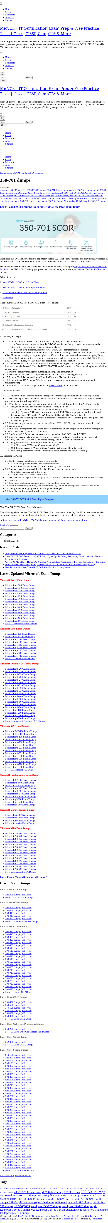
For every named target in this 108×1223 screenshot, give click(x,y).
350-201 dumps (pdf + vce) (18, 1029)
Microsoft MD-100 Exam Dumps (21, 731)
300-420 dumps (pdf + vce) (18, 937)
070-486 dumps (88, 1188)
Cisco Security (56, 385)
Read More (5, 525)
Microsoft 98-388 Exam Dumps (20, 869)
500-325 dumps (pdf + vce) (18, 1074)
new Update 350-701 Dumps (49, 201)
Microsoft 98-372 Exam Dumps (20, 858)
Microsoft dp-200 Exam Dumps (20, 645)
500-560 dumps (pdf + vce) (18, 1093)
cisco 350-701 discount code (13, 198)
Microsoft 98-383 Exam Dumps (20, 866)
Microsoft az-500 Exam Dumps (20, 610)
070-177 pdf (73, 1188)
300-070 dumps (9, 1195)
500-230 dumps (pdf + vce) (18, 1071)
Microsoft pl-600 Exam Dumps (20, 718)
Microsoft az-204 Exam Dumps (20, 593)
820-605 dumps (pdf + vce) (18, 1167)
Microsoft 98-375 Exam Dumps (20, 861)
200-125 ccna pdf (34, 1192)
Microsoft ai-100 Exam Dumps (20, 634)
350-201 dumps (55, 1198)
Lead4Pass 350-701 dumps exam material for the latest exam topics (40, 206)
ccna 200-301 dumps (80, 1202)
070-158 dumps (11, 1188)
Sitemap (9, 20)
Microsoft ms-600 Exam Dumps (20, 758)
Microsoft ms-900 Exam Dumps (20, 802)
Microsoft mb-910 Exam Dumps (20, 793)
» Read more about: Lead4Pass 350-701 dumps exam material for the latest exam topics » (43, 520)
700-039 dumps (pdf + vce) (18, 1121)
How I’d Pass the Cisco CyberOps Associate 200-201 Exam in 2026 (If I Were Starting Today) (50, 564)
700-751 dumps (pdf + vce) (18, 1151)
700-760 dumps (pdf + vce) (18, 1148)
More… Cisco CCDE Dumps (19, 1044)
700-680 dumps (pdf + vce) (18, 1145)
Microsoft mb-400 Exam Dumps (20, 696)
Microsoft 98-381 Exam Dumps (20, 863)
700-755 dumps (28, 1202)
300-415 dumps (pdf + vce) (18, 934)
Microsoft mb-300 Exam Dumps (20, 682)
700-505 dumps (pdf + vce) (18, 1137)
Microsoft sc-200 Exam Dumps (20, 817)
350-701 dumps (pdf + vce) (18, 1010)
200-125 (19, 1192)
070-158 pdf (30, 1188)
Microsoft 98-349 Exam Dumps (20, 833)
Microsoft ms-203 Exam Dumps (20, 747)
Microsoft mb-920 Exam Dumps (20, 796)
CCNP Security (7, 195)
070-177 (45, 1188)
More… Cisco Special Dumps (19, 1170)
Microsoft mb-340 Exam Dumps (20, 693)
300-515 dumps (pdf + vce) (18, 950)
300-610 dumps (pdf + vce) (18, 956)
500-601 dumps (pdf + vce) (18, 1079)
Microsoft (10, 14)
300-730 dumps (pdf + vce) (18, 981)
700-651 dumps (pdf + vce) (18, 1143)
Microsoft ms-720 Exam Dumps (20, 764)
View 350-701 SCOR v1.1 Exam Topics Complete (30, 499)
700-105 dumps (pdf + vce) (18, 1123)
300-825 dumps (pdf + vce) (18, 989)
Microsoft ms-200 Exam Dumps (20, 742)
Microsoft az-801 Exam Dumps (20, 621)
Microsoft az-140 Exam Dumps (20, 590)
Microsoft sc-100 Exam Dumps (20, 815)
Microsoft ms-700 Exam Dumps (20, 761)
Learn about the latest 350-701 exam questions (25, 292)
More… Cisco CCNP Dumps (19, 992)
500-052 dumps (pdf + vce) (18, 1066)
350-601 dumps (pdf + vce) (18, 1007)
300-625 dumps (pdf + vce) (18, 964)
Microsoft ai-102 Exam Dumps (20, 636)
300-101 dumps (28, 1195)
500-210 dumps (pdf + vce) (18, 1104)
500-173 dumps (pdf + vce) (18, 1063)
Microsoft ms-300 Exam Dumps (20, 750)
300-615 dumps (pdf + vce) (18, 959)
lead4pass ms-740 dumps (15, 1212)
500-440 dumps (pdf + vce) (18, 1099)
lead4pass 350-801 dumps (46, 1206)
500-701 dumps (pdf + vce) (18, 1096)
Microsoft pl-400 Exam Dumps (20, 715)
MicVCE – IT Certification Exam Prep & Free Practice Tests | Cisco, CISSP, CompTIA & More (49, 31)
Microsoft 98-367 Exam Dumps (20, 852)
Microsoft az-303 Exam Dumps (20, 599)
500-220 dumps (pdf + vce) (18, 1107)
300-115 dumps (72, 1195)
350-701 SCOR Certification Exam (86, 193)
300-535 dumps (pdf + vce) (18, 953)
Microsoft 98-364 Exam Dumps (20, 844)
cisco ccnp (9, 201)
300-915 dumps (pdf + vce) (18, 916)
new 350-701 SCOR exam (92, 269)
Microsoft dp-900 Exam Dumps (20, 788)
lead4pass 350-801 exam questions (56, 1209)
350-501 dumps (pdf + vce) (18, 1005)
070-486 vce (9, 1192)
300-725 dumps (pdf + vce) (18, 978)
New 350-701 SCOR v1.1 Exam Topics (21, 282)
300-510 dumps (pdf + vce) (18, 948)
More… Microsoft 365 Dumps (20, 769)
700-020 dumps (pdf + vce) (18, 1115)
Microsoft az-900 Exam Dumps (20, 782)
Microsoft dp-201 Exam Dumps (20, 647)
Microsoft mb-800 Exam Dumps (20, 707)
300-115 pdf (88, 1195)
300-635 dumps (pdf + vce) (18, 967)
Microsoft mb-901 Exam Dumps (20, 791)
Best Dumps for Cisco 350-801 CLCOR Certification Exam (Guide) (37, 567)
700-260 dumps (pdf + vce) (18, 1129)
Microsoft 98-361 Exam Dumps (20, 836)
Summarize (8, 297)
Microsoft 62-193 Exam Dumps (20, 780)
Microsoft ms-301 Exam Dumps (20, 753)
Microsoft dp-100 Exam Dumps (20, 642)
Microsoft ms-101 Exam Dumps (20, 739)
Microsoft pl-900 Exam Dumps (20, 799)
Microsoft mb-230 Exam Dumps (20, 677)
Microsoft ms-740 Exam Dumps (20, 767)
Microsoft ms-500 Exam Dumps (20, 756)
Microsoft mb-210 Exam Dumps (20, 671)
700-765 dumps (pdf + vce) (18, 1154)
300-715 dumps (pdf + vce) (18, 972)
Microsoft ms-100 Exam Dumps (20, 736)
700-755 (13, 1202)
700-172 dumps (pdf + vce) (18, 1126)
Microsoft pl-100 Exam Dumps (20, 710)
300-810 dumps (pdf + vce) (18, 986)
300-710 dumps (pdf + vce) (18, 970)
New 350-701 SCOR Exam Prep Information (24, 287)
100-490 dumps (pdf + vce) (18, 1057)
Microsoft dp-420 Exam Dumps (20, 656)
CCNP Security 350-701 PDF (69, 195)
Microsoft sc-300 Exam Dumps (20, 820)
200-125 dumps (54, 1192)
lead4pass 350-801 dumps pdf (79, 1206)
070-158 (2, 1188)
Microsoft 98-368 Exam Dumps (20, 855)
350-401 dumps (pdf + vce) (18, 1002)
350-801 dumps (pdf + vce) (18, 1013)
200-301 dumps (93, 1192)
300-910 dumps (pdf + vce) (18, 913)
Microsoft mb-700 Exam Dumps (20, 704)
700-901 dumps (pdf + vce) (18, 1159)
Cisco (8, 12)
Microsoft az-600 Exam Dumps (20, 612)
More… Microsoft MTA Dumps (20, 872)
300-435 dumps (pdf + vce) (18, 945)
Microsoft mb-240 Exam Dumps (20, 679)
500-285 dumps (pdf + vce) (18, 1110)
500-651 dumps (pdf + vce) (18, 1082)
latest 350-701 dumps (25, 201)
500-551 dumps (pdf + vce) (18, 1090)
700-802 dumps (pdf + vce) (18, 1156)
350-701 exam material (88, 190)
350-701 (70, 1198)
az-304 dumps (46, 1202)
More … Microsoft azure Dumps (21, 623)
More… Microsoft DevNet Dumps (21, 921)
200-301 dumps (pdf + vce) (18, 894)
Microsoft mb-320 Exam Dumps (20, 688)
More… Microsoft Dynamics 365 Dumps (25, 721)
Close (3, 80)
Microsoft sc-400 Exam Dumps (20, 823)
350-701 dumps (39, 190)
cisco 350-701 (96, 195)
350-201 (40, 1198)
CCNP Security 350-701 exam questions (34, 195)
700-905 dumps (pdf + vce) (18, 1162)
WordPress (97, 1218)
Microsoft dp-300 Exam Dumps (20, 653)
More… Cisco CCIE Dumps (18, 1018)
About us (9, 17)
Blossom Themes (70, 1218)
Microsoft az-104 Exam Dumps (20, 585)
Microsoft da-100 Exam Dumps (20, 639)
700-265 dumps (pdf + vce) (18, 1132)
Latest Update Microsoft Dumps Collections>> (23, 877)
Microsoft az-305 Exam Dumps (20, 604)
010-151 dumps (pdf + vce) (18, 1055)
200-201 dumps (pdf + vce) (18, 1060)
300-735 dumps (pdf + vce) (18, 983)
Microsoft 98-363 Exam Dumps (20, 841)
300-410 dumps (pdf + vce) (18, 931)
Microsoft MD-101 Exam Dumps (21, 734)
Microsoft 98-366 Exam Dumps (20, 850)
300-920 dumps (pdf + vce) (18, 918)
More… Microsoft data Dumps (20, 658)
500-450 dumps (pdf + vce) (18, 1101)
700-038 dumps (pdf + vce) (18, 1118)
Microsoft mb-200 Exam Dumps (20, 668)
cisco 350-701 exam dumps (41, 198)
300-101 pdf (45, 1195)
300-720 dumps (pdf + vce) (18, 975)
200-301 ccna (72, 1192)
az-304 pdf (61, 1202)
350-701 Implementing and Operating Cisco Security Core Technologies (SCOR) (54, 191)
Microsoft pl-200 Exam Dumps (20, 712)
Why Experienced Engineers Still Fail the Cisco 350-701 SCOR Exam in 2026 (43, 553)
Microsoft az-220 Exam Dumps (20, 596)
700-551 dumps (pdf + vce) (18, 1140)
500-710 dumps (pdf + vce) (18, 1085)
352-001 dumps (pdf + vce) (18, 1042)
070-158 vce (38, 1188)
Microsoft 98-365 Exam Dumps (20, 847)
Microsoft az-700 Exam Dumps (20, 615)
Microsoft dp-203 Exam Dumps (20, 650)
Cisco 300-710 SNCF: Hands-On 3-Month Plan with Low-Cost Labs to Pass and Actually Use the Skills (55, 562)
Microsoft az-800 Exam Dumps (20, 618)
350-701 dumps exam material (61, 190)
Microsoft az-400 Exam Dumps (20, 607)
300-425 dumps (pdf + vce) (18, 939)
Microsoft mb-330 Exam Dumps (20, 690)
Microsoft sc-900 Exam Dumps (20, 804)
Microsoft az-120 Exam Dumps (20, 588)
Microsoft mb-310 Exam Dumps (20, 685)
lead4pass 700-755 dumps (92, 1209)
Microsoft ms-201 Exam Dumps (20, 745)
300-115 (57, 1195)
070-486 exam (98, 1188)
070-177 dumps (53, 1188)
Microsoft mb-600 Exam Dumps (20, 701)
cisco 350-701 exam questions (69, 198)
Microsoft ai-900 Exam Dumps (20, 785)
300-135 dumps (26, 1198)
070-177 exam (63, 1188)
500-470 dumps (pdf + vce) (18, 1088)
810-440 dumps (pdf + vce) (18, 1165)
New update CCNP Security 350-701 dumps (85, 201)
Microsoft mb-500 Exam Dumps (20, 699)
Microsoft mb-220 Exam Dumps (20, 674)
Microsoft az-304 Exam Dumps (20, 601)
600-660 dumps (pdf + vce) (18, 1112)
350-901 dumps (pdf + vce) (18, 910)
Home (8, 9)
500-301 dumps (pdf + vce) (18, 1068)
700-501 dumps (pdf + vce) (18, 1134)
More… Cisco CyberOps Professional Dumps (27, 1031)
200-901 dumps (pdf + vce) (18, 907)
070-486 (79, 1188)
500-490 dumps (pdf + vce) (18, 1077)
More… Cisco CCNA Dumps (19, 897)
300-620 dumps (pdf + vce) (18, 961)
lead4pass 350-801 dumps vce (17, 1209)
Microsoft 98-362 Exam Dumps (20, 839)
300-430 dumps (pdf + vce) (18, 942)
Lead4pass (22, 1206)
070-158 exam (20, 1188)
